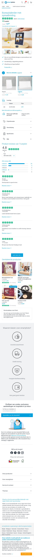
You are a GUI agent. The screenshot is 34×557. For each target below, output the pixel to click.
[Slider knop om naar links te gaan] (4, 52)
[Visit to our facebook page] (11, 452)
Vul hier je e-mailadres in (9, 409)
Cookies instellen (6, 554)
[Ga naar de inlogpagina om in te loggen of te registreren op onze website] (25, 2)
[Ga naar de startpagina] (10, 2)
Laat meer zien (17, 255)
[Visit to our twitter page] (15, 452)
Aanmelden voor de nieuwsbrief (11, 415)
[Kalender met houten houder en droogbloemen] (25, 269)
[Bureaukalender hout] (9, 269)
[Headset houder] (25, 292)
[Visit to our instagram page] (22, 452)
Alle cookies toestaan (26, 553)
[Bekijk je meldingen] (28, 2)
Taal (4, 154)
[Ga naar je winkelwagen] (31, 2)
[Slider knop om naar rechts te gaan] (29, 52)
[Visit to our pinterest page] (18, 452)
